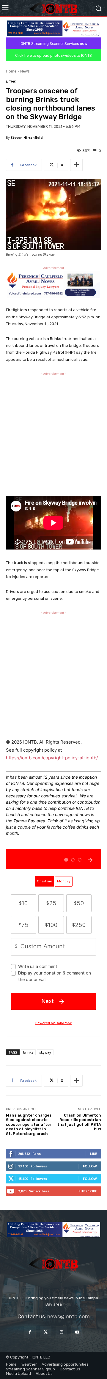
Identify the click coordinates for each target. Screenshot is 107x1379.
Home (11, 71)
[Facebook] (30, 1332)
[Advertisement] (53, 432)
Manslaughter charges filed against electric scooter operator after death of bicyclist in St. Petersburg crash (28, 1124)
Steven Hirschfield (27, 137)
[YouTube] (77, 1332)
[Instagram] (61, 1332)
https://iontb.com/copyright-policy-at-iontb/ (52, 758)
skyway (45, 1052)
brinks (28, 1052)
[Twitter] (45, 1332)
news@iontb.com (68, 1316)
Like (93, 1153)
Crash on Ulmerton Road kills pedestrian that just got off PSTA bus (79, 1122)
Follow (90, 1166)
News (24, 71)
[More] (76, 165)
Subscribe (87, 1191)
